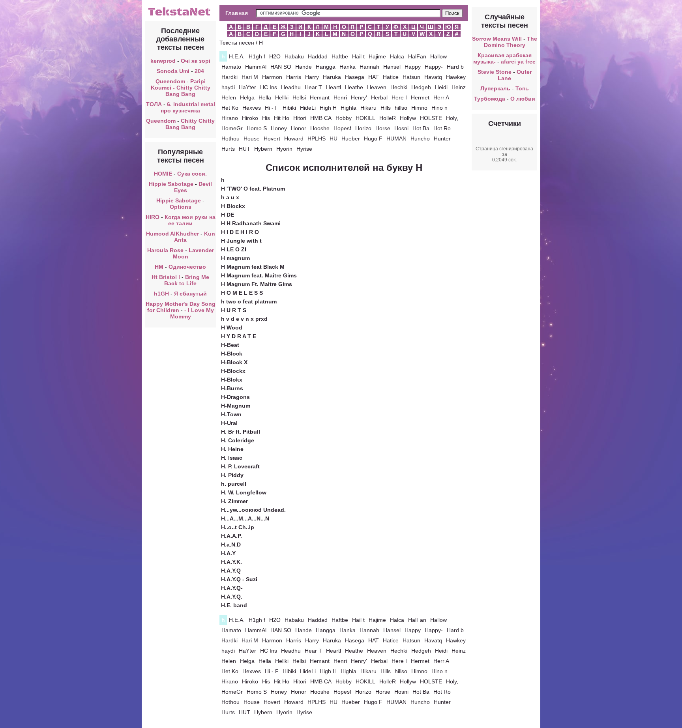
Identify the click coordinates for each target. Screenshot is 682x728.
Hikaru (368, 108)
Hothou (230, 138)
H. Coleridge (237, 440)
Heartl (333, 87)
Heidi (441, 87)
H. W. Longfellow (243, 492)
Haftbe (340, 56)
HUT (244, 149)
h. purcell (233, 484)
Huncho (420, 138)
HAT (373, 77)
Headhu (291, 87)
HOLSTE (431, 118)
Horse (382, 128)
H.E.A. (237, 56)
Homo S (257, 128)
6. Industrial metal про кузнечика (188, 107)
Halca (397, 56)
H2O (275, 56)
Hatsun (411, 77)
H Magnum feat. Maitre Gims (259, 275)
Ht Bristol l (166, 277)
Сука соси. (192, 173)
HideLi (308, 108)
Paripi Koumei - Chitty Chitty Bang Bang (180, 87)
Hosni (401, 128)
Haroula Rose (165, 250)
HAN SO (280, 67)
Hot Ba (420, 128)
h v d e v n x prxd (244, 319)
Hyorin (284, 149)
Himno (419, 108)
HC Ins (268, 87)
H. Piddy (232, 475)
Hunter (442, 138)
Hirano (229, 118)
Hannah (369, 67)
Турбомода (489, 98)
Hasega (354, 77)
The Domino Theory (510, 42)
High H (328, 108)
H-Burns (232, 388)
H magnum (235, 258)
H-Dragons (235, 397)
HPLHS (316, 138)
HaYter (247, 87)
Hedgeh (421, 87)
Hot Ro (442, 128)
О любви (522, 98)
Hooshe (320, 128)
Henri (340, 97)
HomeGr (232, 128)
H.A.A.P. (231, 536)
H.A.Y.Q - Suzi (239, 579)
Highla (348, 108)
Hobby (343, 118)
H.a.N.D (231, 544)
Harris (293, 77)
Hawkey (456, 77)
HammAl (255, 67)
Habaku (294, 56)
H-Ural (229, 423)
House (252, 138)
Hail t (358, 56)
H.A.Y (228, 553)
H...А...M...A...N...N (245, 518)
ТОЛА (154, 104)
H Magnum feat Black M (253, 267)
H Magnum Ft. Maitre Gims (256, 284)
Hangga (325, 67)
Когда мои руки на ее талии (190, 220)
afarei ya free (518, 61)
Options (180, 207)
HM (159, 267)
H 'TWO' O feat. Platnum (253, 188)
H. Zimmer (234, 501)
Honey (279, 128)
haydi (228, 87)
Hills (385, 108)
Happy (413, 67)
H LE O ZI (233, 249)
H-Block (231, 353)
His (266, 118)
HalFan (417, 56)
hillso (401, 108)
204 (199, 71)
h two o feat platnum (249, 301)
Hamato (231, 67)
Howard (294, 138)
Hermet (420, 97)
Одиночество (187, 267)
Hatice (391, 77)
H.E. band (234, 605)
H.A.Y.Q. (231, 596)
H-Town (231, 414)
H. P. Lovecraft (240, 466)
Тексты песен (236, 42)
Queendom (170, 81)
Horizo (363, 128)
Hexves (251, 108)
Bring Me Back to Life (186, 280)
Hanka (347, 67)
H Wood (231, 327)
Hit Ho (281, 118)
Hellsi (299, 97)
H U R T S (233, 310)
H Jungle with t (241, 241)
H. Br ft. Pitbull (240, 432)
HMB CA (321, 118)
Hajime (377, 56)
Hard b (455, 67)
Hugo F (373, 138)
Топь (522, 88)
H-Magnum (235, 405)
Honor (298, 128)
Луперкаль (495, 88)
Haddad (318, 56)
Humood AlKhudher (172, 233)
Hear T (313, 87)
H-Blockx (233, 371)
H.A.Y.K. (231, 562)
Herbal (379, 97)
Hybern (263, 149)
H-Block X (234, 362)
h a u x (230, 197)
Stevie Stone (495, 72)
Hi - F (272, 108)
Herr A (441, 97)
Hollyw (408, 118)
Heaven (376, 87)
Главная (236, 13)
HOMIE (163, 173)
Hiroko (250, 118)
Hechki (398, 87)
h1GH (161, 293)
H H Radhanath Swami (251, 223)
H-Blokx (231, 379)
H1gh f (257, 56)
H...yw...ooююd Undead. (253, 510)
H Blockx (233, 206)
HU (333, 138)
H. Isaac (231, 458)
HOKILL (365, 118)
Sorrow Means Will (497, 39)
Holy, (452, 118)
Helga (247, 97)
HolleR (387, 118)
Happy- (434, 67)
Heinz (459, 87)
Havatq (433, 77)
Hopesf (342, 128)
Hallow (438, 56)
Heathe (354, 87)
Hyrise (304, 149)
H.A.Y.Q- (232, 588)
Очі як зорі (195, 61)
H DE (227, 214)
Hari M (250, 77)
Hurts (228, 149)
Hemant (320, 97)
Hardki (229, 77)
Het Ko (229, 108)
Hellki (282, 97)
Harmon (272, 77)
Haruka (332, 77)
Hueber (350, 138)
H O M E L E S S (242, 293)
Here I (399, 97)
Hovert (272, 138)
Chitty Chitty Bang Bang (190, 124)
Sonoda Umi (173, 71)
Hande (303, 67)
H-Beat (230, 345)
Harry (312, 77)
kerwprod (163, 61)
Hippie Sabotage (171, 184)
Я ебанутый (190, 293)
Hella (265, 97)
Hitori (299, 118)
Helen (228, 97)
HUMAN (396, 138)
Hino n (439, 108)
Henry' (359, 97)
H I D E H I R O (240, 232)
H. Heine (232, 449)
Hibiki (289, 108)
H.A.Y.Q (231, 570)
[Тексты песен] (180, 15)
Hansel (392, 67)
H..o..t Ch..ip (237, 527)
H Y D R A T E (238, 336)
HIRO (152, 217)
